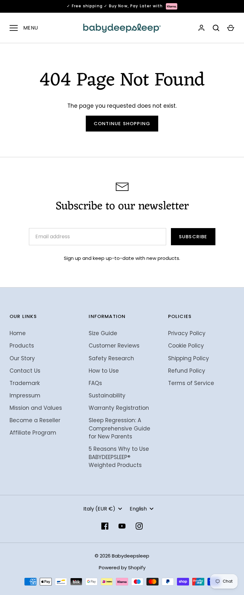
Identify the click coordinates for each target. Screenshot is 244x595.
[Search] (216, 28)
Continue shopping (122, 123)
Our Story (22, 358)
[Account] (201, 28)
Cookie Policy (186, 345)
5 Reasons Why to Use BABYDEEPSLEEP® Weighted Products (119, 457)
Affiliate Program (33, 432)
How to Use (104, 371)
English (138, 508)
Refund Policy (186, 371)
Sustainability (107, 395)
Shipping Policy (188, 358)
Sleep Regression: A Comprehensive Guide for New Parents (119, 428)
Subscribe (193, 236)
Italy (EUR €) (99, 508)
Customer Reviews (114, 345)
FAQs (95, 383)
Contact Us (25, 371)
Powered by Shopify (122, 567)
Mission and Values (36, 408)
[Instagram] (139, 526)
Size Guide (103, 333)
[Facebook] (105, 526)
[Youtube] (122, 526)
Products (22, 345)
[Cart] (231, 28)
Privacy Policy (187, 333)
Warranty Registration (119, 408)
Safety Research (111, 358)
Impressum (25, 395)
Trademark (25, 383)
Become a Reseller (35, 420)
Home (18, 333)
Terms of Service (191, 383)
